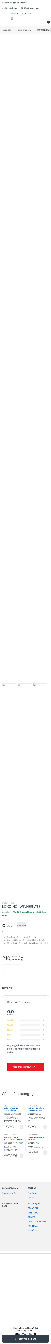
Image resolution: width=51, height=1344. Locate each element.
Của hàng (13, 13)
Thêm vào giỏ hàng (26, 1339)
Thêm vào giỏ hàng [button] (20, 1127)
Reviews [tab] (7, 988)
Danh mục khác (9, 1193)
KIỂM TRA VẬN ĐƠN (37, 1221)
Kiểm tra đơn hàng (32, 8)
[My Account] (41, 21)
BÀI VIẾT (31, 1217)
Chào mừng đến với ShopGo (14, 3)
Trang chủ (6, 30)
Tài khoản (28, 13)
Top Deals (32, 1193)
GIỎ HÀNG (32, 1230)
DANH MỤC (33, 1212)
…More (31, 1197)
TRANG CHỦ (33, 1208)
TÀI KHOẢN (33, 1226)
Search (35, 21)
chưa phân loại (24, 30)
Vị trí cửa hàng (10, 8)
